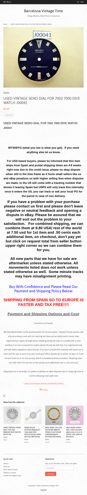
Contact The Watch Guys (12, 475)
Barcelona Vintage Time (43, 11)
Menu (8, 2)
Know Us (6, 466)
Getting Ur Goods (9, 472)
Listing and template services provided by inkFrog (43, 383)
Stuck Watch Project (10, 469)
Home (5, 24)
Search (5, 463)
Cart (82, 2)
